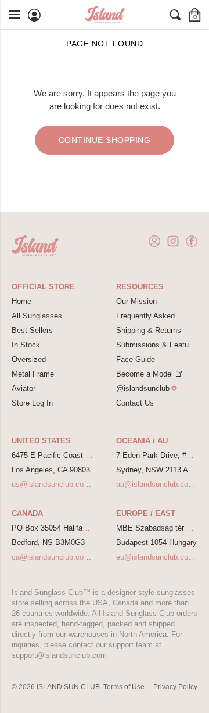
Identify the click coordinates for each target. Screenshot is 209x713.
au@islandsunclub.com (155, 484)
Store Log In (32, 403)
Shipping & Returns (148, 330)
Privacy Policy (175, 687)
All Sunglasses (37, 315)
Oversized (29, 359)
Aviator (23, 388)
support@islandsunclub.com (59, 655)
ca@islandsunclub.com (51, 557)
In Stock (26, 345)
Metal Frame (33, 374)
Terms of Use (124, 687)
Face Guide (135, 359)
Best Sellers (32, 330)
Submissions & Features (157, 345)
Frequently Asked (145, 315)
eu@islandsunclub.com (155, 557)
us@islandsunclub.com (51, 484)
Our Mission (136, 301)
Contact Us (135, 403)
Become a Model (144, 374)
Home (21, 301)
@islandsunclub (143, 388)
